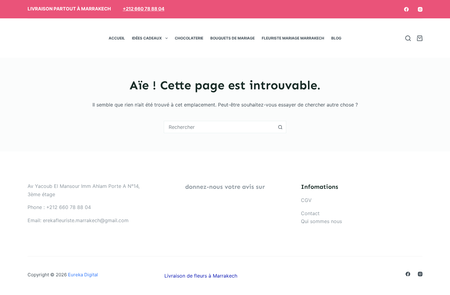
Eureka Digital (83, 275)
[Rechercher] (408, 38)
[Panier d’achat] (419, 38)
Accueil (117, 38)
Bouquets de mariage (232, 38)
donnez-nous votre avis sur (225, 186)
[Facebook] (406, 9)
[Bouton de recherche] (280, 127)
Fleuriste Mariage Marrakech (293, 38)
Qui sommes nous (321, 221)
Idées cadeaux (147, 38)
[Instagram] (420, 9)
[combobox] (219, 127)
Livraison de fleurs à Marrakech (200, 276)
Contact (310, 213)
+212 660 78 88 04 (143, 9)
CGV (306, 200)
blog (336, 38)
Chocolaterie (189, 38)
